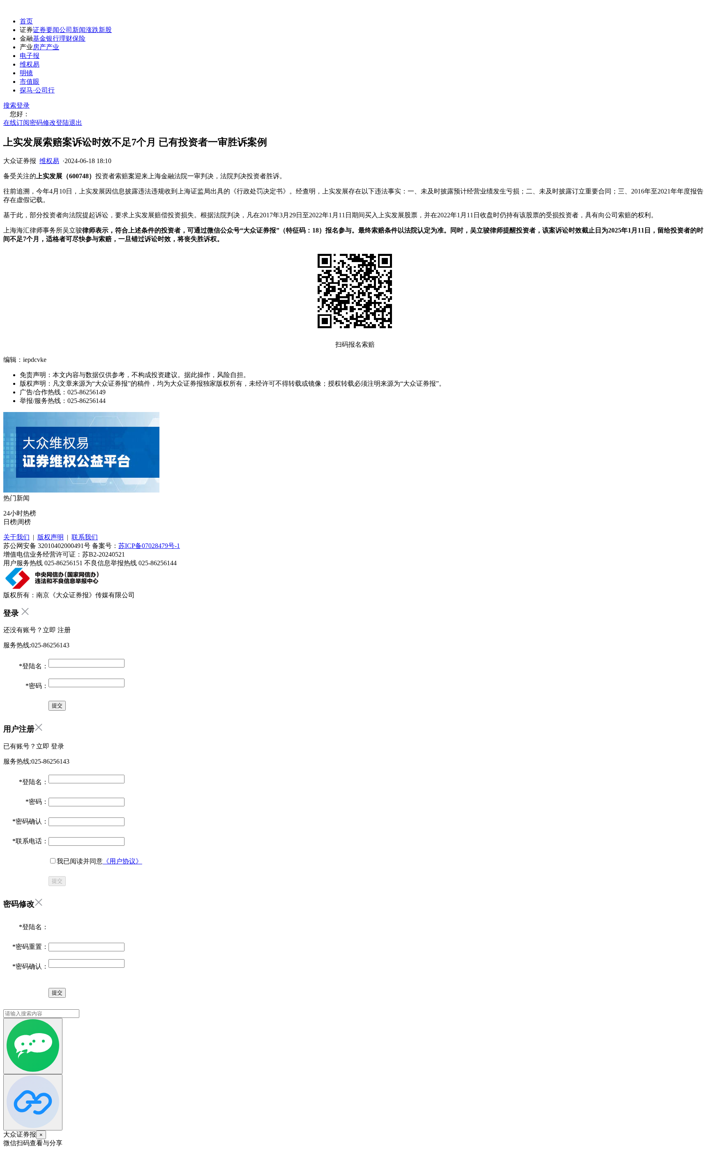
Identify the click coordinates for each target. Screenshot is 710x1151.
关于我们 (16, 537)
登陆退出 (69, 122)
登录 (23, 105)
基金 (39, 38)
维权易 (29, 64)
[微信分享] (32, 1046)
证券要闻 (46, 29)
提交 (57, 881)
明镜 (26, 72)
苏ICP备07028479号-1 (149, 545)
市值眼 (29, 81)
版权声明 (50, 537)
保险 (78, 38)
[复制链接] (32, 1102)
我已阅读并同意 (99, 861)
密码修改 (43, 122)
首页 (26, 21)
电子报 (29, 55)
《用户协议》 (122, 861)
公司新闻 (72, 29)
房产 (39, 47)
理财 (65, 38)
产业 (52, 47)
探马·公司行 (37, 90)
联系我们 (84, 537)
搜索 (9, 105)
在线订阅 (16, 122)
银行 (52, 38)
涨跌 (92, 29)
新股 (105, 29)
